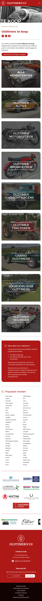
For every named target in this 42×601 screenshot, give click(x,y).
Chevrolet (8, 405)
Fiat (6, 410)
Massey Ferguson (28, 434)
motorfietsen (10, 48)
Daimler (8, 438)
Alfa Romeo (27, 408)
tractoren (5, 50)
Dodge (7, 443)
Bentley (7, 448)
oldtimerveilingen (21, 318)
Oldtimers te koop (13, 26)
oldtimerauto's (21, 104)
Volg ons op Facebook (22, 561)
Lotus (7, 462)
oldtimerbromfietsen (21, 165)
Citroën (25, 405)
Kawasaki (26, 462)
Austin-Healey (10, 415)
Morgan (8, 446)
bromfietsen (20, 48)
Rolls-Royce (27, 429)
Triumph (25, 403)
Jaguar (7, 398)
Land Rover (9, 429)
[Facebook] (9, 36)
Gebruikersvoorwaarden (21, 588)
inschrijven (30, 576)
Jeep (6, 453)
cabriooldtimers (21, 257)
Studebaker (27, 443)
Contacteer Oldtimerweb (21, 557)
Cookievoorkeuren (21, 593)
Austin (25, 464)
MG (24, 398)
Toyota (7, 427)
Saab (24, 453)
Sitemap (21, 595)
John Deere (9, 403)
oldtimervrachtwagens (21, 196)
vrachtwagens (30, 48)
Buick (25, 424)
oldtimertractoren (21, 226)
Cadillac (8, 417)
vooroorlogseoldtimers (21, 287)
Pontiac (25, 448)
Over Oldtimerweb (21, 555)
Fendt (7, 450)
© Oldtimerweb (21, 586)
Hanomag (26, 460)
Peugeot (8, 422)
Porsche (8, 401)
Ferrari (25, 410)
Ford (24, 401)
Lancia (25, 417)
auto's (4, 48)
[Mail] (3, 36)
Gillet (24, 455)
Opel (24, 427)
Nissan (25, 446)
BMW (7, 408)
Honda (25, 420)
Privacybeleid (21, 590)
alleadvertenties (21, 73)
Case (7, 460)
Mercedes (8, 396)
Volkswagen (27, 396)
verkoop (25, 46)
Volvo (7, 412)
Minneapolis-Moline (11, 441)
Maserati (26, 436)
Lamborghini (9, 434)
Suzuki (25, 457)
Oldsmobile (26, 438)
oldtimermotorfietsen (21, 135)
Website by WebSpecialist (21, 597)
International (27, 415)
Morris (7, 457)
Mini (24, 422)
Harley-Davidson (10, 420)
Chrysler (25, 431)
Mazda (25, 450)
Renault (25, 412)
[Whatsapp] (6, 36)
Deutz (7, 424)
